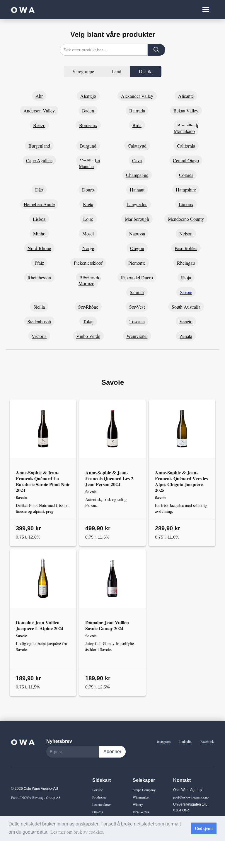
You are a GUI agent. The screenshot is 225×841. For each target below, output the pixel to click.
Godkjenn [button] (204, 828)
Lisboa (39, 219)
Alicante (186, 96)
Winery (138, 804)
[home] (23, 9)
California (186, 146)
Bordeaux (88, 125)
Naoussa (137, 233)
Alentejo (88, 96)
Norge (88, 248)
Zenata (186, 336)
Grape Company (144, 789)
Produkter (99, 797)
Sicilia (39, 307)
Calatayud (137, 146)
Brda (137, 125)
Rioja (186, 277)
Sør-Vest (137, 307)
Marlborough (137, 219)
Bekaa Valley (185, 110)
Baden (88, 110)
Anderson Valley (39, 110)
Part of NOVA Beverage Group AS (36, 797)
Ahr (39, 96)
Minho (39, 233)
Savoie (186, 292)
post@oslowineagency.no (191, 797)
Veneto (185, 321)
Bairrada (137, 110)
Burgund (88, 146)
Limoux (186, 204)
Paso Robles (186, 248)
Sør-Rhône (88, 307)
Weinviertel (137, 336)
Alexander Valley (137, 96)
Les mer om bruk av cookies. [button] (77, 832)
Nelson (185, 233)
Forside (97, 789)
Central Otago (186, 160)
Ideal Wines (141, 811)
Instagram (164, 741)
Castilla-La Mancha (89, 163)
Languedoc (137, 204)
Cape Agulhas (39, 160)
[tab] (83, 71)
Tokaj (88, 321)
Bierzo (39, 125)
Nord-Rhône (39, 248)
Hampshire (186, 190)
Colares (186, 175)
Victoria (39, 336)
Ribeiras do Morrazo (89, 280)
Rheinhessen (39, 277)
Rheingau (186, 263)
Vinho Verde (88, 336)
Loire (88, 219)
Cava (137, 160)
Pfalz (39, 263)
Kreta (88, 204)
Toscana (137, 321)
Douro (88, 190)
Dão (39, 190)
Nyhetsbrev (59, 741)
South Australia (186, 307)
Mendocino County (186, 219)
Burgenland (39, 146)
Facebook (207, 741)
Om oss (97, 811)
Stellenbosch (39, 321)
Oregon (137, 248)
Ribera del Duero (137, 277)
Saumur (137, 292)
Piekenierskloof (88, 263)
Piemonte (137, 263)
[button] (205, 9)
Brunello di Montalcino (186, 128)
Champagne (137, 175)
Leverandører (101, 804)
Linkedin (185, 741)
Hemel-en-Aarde (39, 204)
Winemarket (141, 797)
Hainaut (137, 190)
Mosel (88, 233)
